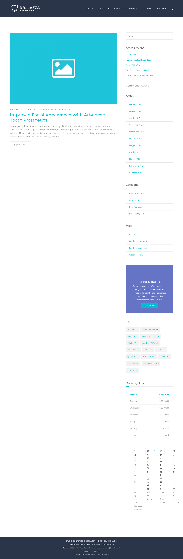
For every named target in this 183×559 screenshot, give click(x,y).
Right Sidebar (149, 357)
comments (132, 336)
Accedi (132, 234)
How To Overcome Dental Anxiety (139, 75)
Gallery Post (150, 343)
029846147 (74, 548)
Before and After (150, 329)
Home (90, 8)
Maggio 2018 (135, 104)
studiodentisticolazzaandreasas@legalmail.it (102, 548)
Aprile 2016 (134, 152)
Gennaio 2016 (135, 173)
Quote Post (133, 357)
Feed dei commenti (138, 248)
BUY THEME (149, 306)
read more (20, 145)
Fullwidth (132, 343)
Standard (164, 357)
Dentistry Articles (61, 109)
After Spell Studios (37, 109)
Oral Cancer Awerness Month (137, 70)
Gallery (146, 8)
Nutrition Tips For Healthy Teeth (139, 60)
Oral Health (134, 200)
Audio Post (132, 329)
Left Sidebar (133, 350)
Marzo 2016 (134, 159)
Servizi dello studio (110, 8)
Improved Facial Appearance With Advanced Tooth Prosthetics (57, 117)
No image (161, 350)
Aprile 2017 (134, 118)
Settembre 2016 (136, 132)
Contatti (161, 8)
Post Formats (135, 207)
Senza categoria (136, 214)
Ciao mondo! (131, 55)
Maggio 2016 (135, 145)
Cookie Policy (103, 554)
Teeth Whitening (151, 363)
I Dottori (132, 8)
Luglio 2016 (134, 138)
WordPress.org (136, 255)
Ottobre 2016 (135, 125)
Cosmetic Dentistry (150, 336)
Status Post (133, 363)
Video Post (132, 370)
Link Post (148, 350)
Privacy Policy (88, 554)
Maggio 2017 (135, 111)
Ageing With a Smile (134, 65)
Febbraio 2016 (136, 166)
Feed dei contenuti (138, 241)
